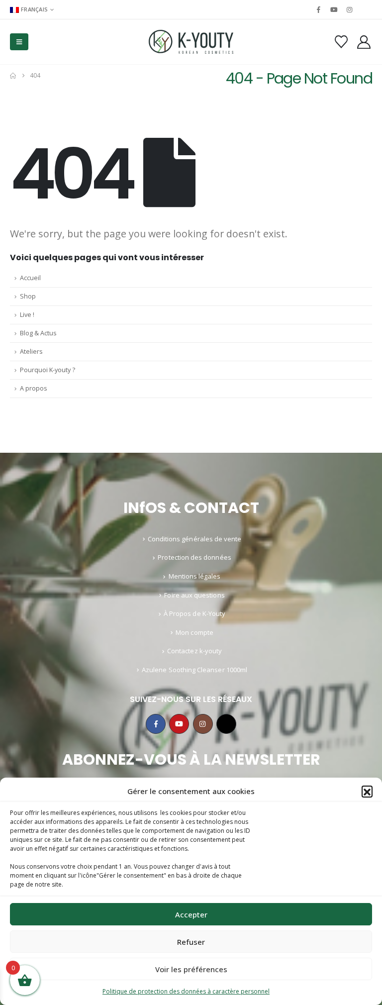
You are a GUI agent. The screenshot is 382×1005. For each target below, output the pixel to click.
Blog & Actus (38, 333)
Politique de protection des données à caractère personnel (186, 991)
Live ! (27, 314)
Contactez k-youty (194, 650)
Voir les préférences (191, 969)
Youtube (179, 724)
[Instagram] (349, 9)
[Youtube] (333, 9)
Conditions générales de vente (195, 538)
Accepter (191, 914)
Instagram (203, 724)
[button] (367, 791)
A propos (33, 388)
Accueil (30, 278)
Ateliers (31, 351)
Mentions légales (195, 576)
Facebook (156, 724)
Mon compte (194, 632)
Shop (28, 296)
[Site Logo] (191, 42)
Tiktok (226, 724)
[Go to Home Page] (13, 76)
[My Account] (364, 42)
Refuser (191, 942)
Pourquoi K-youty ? (47, 370)
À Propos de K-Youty (194, 613)
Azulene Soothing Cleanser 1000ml (194, 669)
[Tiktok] (365, 9)
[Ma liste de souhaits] (341, 41)
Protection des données (194, 557)
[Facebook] (318, 9)
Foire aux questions (194, 595)
